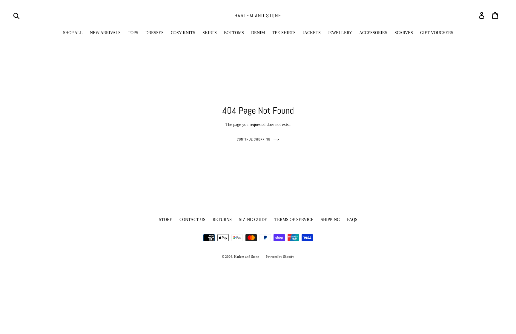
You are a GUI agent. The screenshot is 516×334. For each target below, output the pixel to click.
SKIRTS (209, 32)
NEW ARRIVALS (105, 32)
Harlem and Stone (257, 16)
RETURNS (222, 219)
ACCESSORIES (373, 32)
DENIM (258, 32)
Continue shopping (253, 139)
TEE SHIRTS (284, 32)
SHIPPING (330, 219)
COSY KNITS (183, 32)
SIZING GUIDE (253, 219)
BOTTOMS (234, 32)
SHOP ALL (73, 32)
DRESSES (154, 32)
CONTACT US (192, 219)
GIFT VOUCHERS (436, 32)
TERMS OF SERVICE (294, 219)
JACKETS (312, 32)
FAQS (352, 219)
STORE (165, 219)
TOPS (133, 32)
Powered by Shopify (280, 256)
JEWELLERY (340, 32)
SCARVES (403, 32)
